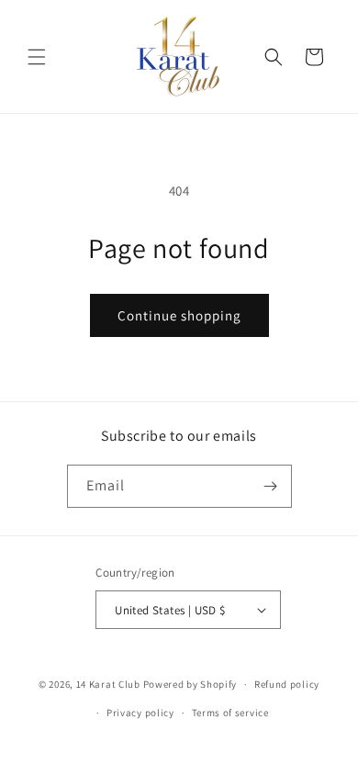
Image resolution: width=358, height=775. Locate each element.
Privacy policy (140, 712)
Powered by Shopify (190, 684)
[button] (37, 57)
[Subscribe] (271, 486)
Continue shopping (179, 315)
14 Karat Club (108, 684)
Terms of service (230, 712)
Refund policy (286, 684)
